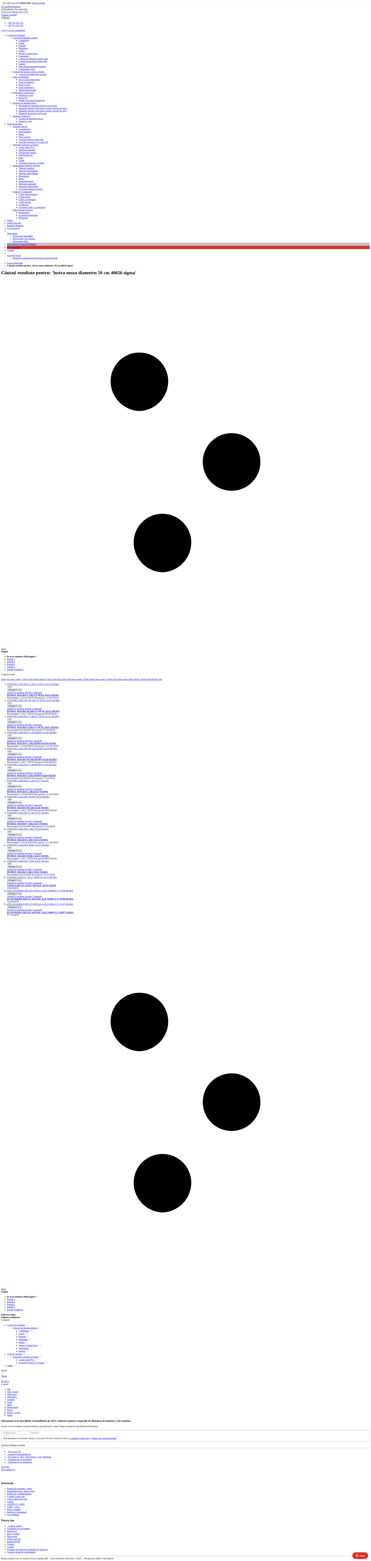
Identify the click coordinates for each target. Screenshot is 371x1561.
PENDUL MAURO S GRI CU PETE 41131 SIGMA (33, 727)
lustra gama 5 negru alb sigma (109, 679)
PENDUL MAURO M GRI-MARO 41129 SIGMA (32, 759)
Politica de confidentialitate (104, 1438)
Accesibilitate (13, 1514)
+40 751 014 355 (15, 23)
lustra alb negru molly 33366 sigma (78, 679)
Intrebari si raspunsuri (17, 1512)
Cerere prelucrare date (17, 1499)
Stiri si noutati (13, 1534)
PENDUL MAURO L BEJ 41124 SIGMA (27, 840)
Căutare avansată (9, 15)
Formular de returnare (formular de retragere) (27, 1549)
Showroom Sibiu (20, 241)
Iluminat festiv (13, 247)
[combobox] (14, 12)
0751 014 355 (14, 1451)
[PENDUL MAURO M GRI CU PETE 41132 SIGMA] (33, 700)
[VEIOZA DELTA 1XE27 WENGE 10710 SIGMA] (32, 877)
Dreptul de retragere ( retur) (19, 1488)
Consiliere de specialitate (18, 1528)
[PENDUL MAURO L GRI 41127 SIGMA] (28, 781)
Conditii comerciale (16, 1496)
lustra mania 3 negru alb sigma (48, 679)
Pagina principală (15, 263)
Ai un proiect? (13, 228)
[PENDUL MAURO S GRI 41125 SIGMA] (28, 813)
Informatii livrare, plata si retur (21, 1491)
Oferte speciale (14, 1539)
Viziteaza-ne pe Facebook (20, 1459)
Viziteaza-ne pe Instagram (20, 1462)
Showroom (12, 233)
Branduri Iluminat (15, 225)
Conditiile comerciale (79, 1438)
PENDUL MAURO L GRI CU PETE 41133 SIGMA (33, 695)
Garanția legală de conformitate (21, 1552)
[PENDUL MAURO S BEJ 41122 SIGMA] (28, 861)
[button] (19, 692)
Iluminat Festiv (14, 1541)
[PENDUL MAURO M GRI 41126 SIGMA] (28, 797)
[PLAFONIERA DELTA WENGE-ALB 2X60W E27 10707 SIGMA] (40, 904)
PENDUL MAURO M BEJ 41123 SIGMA (28, 856)
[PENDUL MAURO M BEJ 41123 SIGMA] (28, 845)
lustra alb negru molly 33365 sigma (17, 679)
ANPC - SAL (13, 1507)
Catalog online (14, 1526)
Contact (10, 250)
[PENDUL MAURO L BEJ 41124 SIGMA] (28, 829)
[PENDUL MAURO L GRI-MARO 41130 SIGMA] (32, 732)
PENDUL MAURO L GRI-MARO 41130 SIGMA (31, 743)
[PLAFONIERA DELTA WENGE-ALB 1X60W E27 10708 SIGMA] (40, 891)
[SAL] (5, 1467)
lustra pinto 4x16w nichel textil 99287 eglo (142, 679)
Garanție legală (14, 255)
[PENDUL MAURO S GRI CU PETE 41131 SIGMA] (33, 716)
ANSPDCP (12, 1504)
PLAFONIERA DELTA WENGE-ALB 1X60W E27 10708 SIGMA (40, 899)
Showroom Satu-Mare (23, 236)
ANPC (22, 1504)
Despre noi (12, 1531)
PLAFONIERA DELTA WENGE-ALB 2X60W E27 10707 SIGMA (40, 912)
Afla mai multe (38, 3)
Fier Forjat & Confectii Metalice (22, 244)
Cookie (10, 1547)
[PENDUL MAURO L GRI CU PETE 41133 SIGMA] (33, 684)
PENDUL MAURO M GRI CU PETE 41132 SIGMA (33, 711)
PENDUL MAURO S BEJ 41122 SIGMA (27, 872)
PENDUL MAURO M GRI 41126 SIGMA (28, 808)
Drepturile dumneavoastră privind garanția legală (35, 258)
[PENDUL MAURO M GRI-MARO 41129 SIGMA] (32, 748)
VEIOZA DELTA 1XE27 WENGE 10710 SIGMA (31, 885)
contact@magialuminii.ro (19, 1454)
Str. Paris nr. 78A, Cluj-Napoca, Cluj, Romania (29, 1457)
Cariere (10, 1501)
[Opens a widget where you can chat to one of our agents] (360, 1556)
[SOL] (8, 1469)
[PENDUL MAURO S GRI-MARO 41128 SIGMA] (32, 764)
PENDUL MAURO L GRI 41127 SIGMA (27, 791)
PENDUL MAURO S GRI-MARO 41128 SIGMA (31, 775)
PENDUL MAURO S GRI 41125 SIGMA (27, 824)
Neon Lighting (13, 1509)
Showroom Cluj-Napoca (24, 238)
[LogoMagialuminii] (11, 6)
